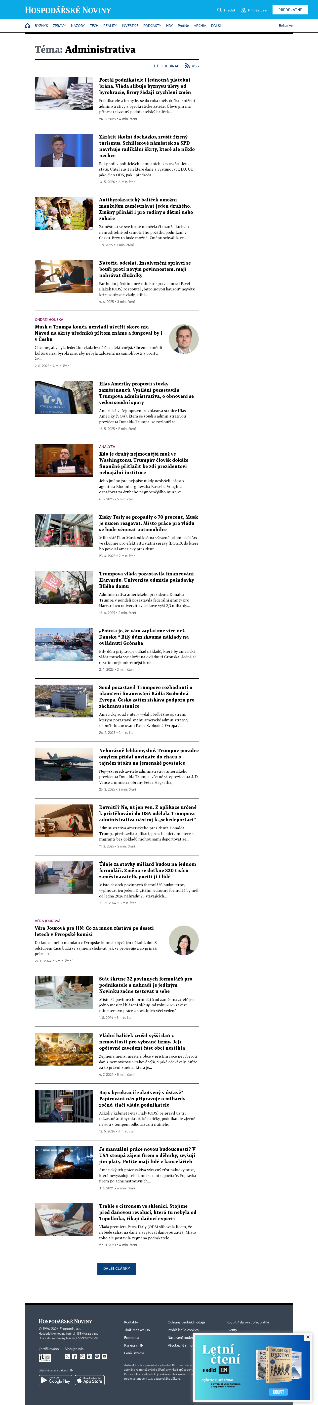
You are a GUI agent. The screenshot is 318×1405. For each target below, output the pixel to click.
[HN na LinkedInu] (89, 1356)
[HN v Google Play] (55, 1380)
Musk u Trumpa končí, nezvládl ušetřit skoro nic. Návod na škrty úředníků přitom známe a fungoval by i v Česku (98, 333)
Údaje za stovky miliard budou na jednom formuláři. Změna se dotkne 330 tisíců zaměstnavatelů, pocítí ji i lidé (147, 870)
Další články (116, 1268)
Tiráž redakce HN (137, 1330)
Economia (131, 1338)
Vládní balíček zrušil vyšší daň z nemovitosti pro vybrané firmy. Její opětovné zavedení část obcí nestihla (142, 1042)
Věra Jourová (48, 921)
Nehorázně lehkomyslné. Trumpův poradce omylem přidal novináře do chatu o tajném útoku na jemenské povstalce (149, 757)
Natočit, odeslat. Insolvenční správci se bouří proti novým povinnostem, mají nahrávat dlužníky (145, 269)
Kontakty (131, 1322)
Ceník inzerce (134, 1353)
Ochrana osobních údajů (186, 1322)
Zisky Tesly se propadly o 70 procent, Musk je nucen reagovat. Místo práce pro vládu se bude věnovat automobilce (148, 523)
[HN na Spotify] (97, 1356)
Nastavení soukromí (183, 1338)
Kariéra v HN (134, 1345)
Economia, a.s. (70, 1329)
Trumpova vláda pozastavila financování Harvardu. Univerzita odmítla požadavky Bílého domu (146, 580)
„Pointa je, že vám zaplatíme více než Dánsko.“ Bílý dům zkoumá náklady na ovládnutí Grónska (144, 637)
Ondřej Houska (49, 319)
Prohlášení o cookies (183, 1330)
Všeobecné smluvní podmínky (190, 1345)
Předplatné (290, 9)
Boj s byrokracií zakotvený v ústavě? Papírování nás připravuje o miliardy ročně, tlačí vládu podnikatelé (142, 1099)
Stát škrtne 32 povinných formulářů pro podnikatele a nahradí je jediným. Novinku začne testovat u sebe (145, 985)
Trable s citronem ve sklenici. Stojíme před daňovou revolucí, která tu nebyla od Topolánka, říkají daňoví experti (148, 1212)
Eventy (232, 1330)
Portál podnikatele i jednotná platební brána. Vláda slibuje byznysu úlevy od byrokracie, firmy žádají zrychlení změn (145, 86)
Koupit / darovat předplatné (248, 1322)
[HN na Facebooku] (74, 1356)
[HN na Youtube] (104, 1356)
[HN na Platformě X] (67, 1356)
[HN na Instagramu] (82, 1356)
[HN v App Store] (90, 1380)
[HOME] (27, 26)
